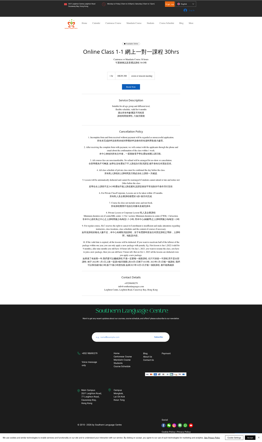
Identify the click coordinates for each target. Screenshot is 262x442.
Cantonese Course (123, 356)
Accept (250, 437)
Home (117, 353)
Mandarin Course (122, 360)
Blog (145, 353)
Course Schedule (122, 366)
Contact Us (148, 360)
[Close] (258, 437)
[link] (131, 87)
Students (118, 363)
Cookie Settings (234, 437)
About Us (147, 356)
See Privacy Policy (212, 437)
